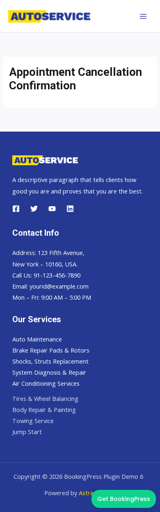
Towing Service (33, 420)
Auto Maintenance (37, 339)
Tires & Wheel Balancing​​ (45, 398)
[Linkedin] (70, 208)
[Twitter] (34, 208)
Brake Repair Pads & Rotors (50, 350)
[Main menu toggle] (143, 16)
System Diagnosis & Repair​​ (49, 372)
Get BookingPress (123, 499)
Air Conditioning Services (46, 383)
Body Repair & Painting (44, 409)
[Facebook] (16, 208)
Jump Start (27, 432)
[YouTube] (52, 208)
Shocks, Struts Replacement (50, 361)
